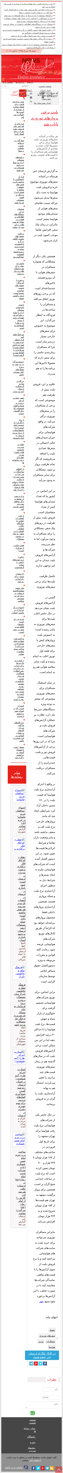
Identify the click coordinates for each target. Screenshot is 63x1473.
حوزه (33, 1442)
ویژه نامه (25, 94)
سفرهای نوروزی (47, 1336)
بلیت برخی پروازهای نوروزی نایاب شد (44, 118)
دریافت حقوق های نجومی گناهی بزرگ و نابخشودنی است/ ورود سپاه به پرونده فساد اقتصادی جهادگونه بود (18, 245)
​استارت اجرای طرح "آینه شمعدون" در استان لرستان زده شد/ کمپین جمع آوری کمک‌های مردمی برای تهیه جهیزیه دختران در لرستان (20, 1092)
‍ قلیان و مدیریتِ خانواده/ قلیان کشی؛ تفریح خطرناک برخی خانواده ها (18, 453)
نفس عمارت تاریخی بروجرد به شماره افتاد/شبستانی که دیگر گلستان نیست (18, 406)
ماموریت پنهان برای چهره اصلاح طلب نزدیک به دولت (32, 36)
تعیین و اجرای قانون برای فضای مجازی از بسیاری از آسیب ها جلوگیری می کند (18, 109)
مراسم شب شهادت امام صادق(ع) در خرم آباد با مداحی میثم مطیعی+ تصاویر (19, 646)
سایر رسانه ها (44, 94)
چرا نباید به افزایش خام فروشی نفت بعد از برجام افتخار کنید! (28, 10)
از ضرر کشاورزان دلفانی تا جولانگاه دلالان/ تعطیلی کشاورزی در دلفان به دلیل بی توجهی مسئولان (18, 527)
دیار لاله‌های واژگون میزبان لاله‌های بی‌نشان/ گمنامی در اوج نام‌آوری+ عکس (18, 731)
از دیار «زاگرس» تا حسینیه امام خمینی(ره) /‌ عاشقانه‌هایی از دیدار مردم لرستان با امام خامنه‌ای (18, 429)
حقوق (52, 1330)
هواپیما (52, 1347)
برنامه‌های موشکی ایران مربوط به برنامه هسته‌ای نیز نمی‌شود (28, 15)
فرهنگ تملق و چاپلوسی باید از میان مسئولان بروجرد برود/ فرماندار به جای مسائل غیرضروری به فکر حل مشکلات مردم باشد (20, 1004)
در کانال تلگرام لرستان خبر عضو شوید (42, 1355)
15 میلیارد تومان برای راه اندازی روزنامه (19, 578)
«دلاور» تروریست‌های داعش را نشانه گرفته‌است (18, 562)
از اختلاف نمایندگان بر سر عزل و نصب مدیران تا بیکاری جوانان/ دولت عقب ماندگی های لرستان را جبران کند (18, 479)
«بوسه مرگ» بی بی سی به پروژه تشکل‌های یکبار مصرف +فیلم (18, 368)
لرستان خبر (35, 1460)
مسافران (50, 1341)
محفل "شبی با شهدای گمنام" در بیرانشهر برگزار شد (18, 752)
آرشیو (30, 82)
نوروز (40, 1341)
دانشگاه (31, 1436)
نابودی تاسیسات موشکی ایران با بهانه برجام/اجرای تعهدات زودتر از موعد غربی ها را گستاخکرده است (18, 316)
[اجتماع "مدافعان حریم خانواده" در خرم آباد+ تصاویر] (18, 795)
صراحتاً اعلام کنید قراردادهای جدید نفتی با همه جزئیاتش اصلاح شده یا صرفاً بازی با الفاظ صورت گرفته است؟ (18, 344)
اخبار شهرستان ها (42, 103)
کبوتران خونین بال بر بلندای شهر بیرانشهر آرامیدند (18, 711)
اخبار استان (45, 90)
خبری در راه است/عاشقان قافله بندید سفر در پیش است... (18, 625)
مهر (41, 1301)
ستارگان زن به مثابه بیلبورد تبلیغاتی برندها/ (36, 12)
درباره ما (20, 82)
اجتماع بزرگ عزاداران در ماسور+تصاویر (18, 610)
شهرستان (46, 99)
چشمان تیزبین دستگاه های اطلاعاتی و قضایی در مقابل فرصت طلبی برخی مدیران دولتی (18, 218)
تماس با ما (8, 82)
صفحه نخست (45, 86)
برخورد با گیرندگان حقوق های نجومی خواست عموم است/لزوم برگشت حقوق (18, 289)
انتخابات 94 (26, 90)
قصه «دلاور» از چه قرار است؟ (18, 548)
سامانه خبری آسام (14, 1467)
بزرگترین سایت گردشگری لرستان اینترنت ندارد (18, 386)
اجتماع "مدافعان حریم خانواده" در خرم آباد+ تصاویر (21, 816)
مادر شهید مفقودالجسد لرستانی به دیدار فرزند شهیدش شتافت (18, 594)
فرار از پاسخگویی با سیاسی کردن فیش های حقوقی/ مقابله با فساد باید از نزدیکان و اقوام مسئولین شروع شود (18, 189)
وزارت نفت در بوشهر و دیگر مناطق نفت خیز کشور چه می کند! (18, 502)
